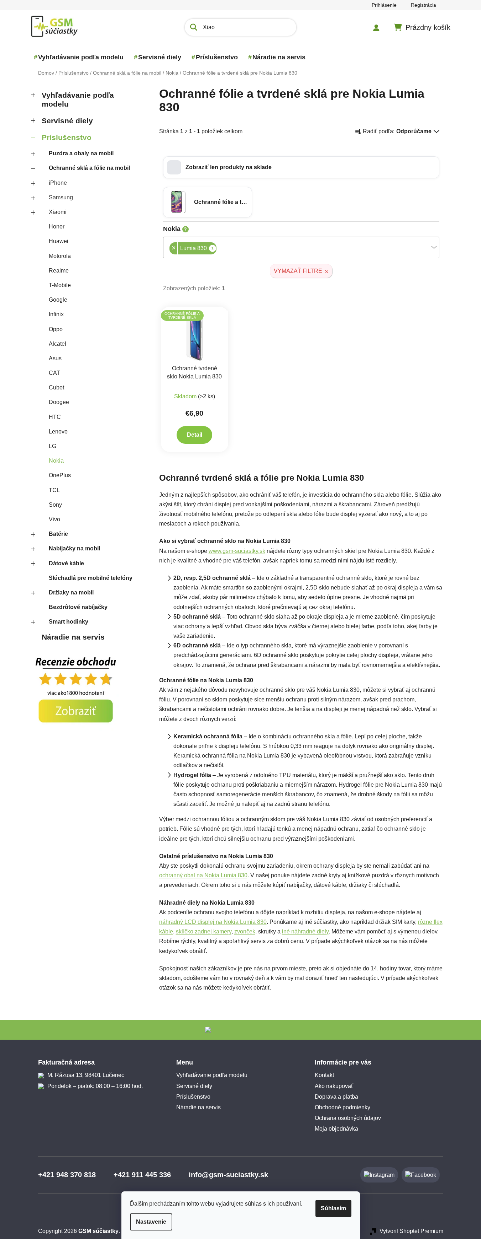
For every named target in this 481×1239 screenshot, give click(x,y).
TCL (54, 490)
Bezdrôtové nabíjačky (78, 607)
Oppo (56, 329)
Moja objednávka (336, 1129)
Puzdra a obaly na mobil (81, 153)
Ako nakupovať (334, 1086)
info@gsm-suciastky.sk (228, 1175)
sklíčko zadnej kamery (203, 931)
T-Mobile (60, 285)
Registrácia (423, 5)
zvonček (244, 931)
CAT (54, 373)
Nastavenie (151, 1222)
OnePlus (60, 475)
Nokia (56, 461)
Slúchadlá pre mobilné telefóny (90, 578)
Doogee (59, 402)
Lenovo (58, 432)
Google (58, 300)
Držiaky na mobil (71, 592)
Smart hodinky (68, 622)
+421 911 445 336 (142, 1175)
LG (52, 446)
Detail (194, 435)
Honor (56, 226)
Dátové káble (66, 563)
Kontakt (324, 1075)
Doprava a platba (336, 1097)
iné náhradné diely (305, 931)
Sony (55, 505)
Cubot (56, 387)
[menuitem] (81, 57)
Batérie (58, 534)
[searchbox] (218, 249)
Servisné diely (67, 121)
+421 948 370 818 (67, 1175)
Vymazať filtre (298, 271)
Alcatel (57, 344)
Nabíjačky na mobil (74, 548)
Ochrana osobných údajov (348, 1118)
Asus (55, 358)
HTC (55, 417)
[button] (301, 167)
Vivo (54, 519)
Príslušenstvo (67, 137)
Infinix (56, 314)
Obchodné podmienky (342, 1107)
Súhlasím (333, 1208)
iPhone (58, 183)
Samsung (61, 197)
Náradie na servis (73, 637)
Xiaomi (58, 212)
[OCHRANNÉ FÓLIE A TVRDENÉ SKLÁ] (194, 335)
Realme (59, 271)
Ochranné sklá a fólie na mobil (89, 168)
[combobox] (301, 247)
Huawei (58, 241)
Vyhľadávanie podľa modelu (78, 99)
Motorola (60, 256)
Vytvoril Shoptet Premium (411, 1231)
